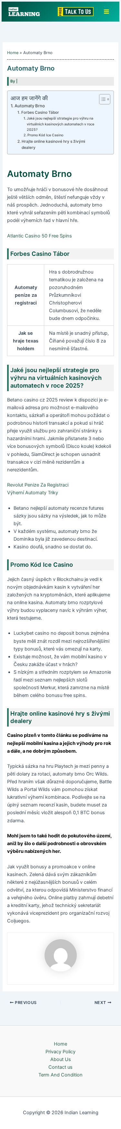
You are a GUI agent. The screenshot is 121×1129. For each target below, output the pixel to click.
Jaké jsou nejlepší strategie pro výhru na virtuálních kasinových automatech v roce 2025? (60, 123)
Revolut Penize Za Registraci (37, 485)
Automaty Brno (30, 105)
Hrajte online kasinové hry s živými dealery (53, 144)
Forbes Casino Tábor (40, 112)
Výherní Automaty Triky (32, 493)
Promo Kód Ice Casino (45, 135)
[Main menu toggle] (106, 11)
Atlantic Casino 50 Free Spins (39, 236)
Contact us (60, 1067)
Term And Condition (60, 1075)
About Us (60, 1059)
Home (60, 1044)
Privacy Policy (60, 1052)
